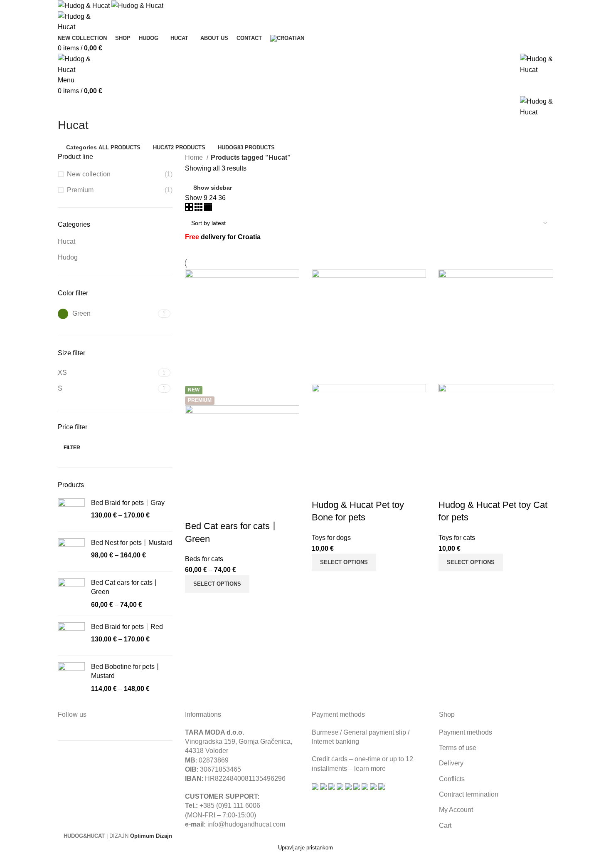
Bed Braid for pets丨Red (127, 626)
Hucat (66, 241)
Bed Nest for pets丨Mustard (131, 542)
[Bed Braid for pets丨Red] (71, 635)
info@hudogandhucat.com (246, 824)
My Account (456, 809)
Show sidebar (212, 188)
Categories (81, 147)
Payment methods (465, 732)
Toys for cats (457, 537)
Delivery (451, 763)
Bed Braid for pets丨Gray (128, 502)
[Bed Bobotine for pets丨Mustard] (71, 677)
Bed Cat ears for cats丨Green (125, 587)
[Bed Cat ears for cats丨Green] (71, 593)
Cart (445, 825)
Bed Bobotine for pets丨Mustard (126, 671)
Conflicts (452, 778)
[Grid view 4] (208, 208)
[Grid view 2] (190, 208)
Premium (80, 189)
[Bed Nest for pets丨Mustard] (71, 551)
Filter (72, 448)
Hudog (68, 257)
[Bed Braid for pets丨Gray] (71, 511)
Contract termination (468, 794)
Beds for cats (204, 558)
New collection (89, 174)
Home (194, 157)
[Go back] (68, 106)
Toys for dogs (331, 537)
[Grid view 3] (199, 208)
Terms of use (457, 747)
